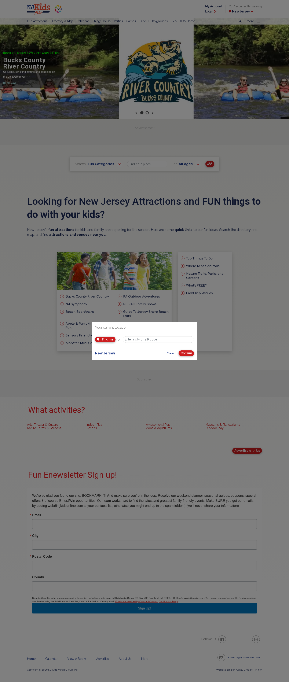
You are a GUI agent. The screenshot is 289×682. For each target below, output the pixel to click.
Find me (107, 339)
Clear (170, 353)
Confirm (186, 353)
